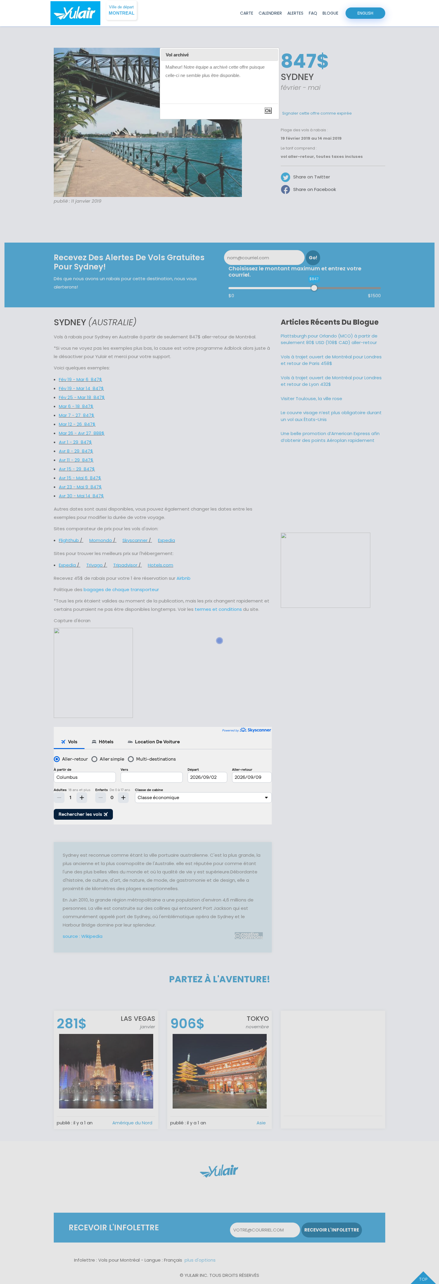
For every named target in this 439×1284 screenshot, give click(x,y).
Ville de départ (121, 10)
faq (313, 13)
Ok (268, 110)
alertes (295, 13)
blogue (330, 13)
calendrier (270, 13)
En (365, 13)
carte (246, 13)
